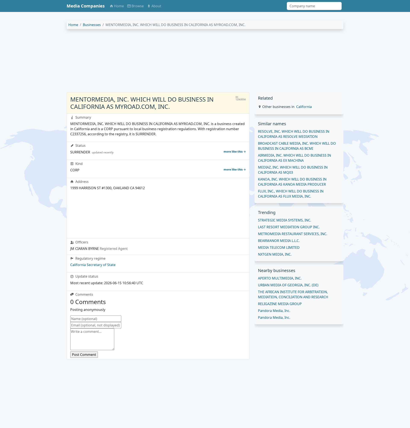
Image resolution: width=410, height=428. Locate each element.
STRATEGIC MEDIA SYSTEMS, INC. (284, 220)
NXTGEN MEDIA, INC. (274, 254)
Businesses (92, 24)
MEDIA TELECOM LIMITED (279, 247)
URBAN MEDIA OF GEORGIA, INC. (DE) (288, 285)
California (304, 106)
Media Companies (86, 6)
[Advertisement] (195, 62)
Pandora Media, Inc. (274, 310)
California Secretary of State (93, 264)
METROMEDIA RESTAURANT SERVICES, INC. (292, 233)
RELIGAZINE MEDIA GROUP (280, 303)
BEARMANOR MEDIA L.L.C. (279, 240)
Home (73, 24)
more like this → (235, 151)
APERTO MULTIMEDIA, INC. (280, 278)
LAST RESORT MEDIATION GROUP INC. (289, 227)
